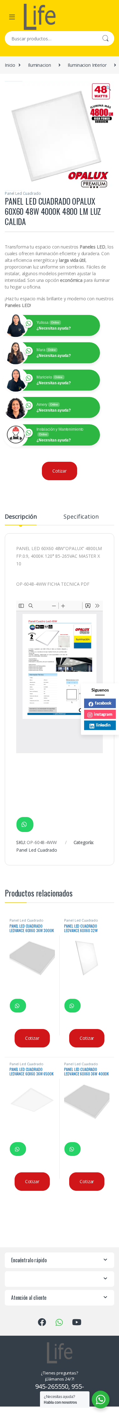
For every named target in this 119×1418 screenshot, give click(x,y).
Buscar (105, 38)
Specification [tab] (80, 517)
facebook (103, 703)
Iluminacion (39, 65)
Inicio (10, 65)
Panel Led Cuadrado (23, 193)
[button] (108, 88)
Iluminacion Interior (87, 65)
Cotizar (59, 471)
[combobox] (50, 38)
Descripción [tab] (20, 517)
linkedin (103, 724)
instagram (103, 714)
